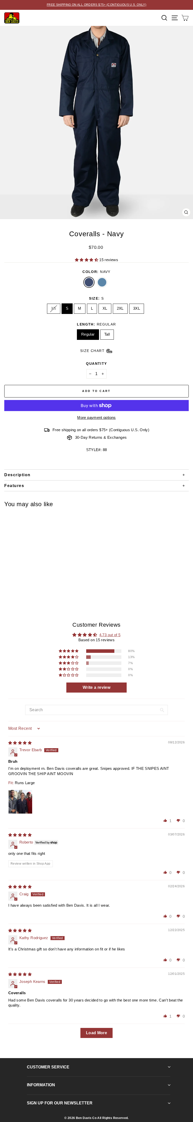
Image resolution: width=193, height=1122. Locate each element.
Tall (107, 334)
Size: (96, 298)
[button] (87, 260)
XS (53, 308)
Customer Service (48, 1067)
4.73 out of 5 (110, 635)
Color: (96, 272)
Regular (88, 334)
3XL (136, 308)
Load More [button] (96, 1033)
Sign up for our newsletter (59, 1103)
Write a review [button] (96, 687)
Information (41, 1085)
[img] (20, 743)
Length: (96, 324)
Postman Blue (102, 282)
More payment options (96, 418)
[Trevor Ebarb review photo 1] (20, 802)
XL (105, 308)
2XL (120, 308)
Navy (89, 282)
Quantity (96, 364)
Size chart (92, 351)
